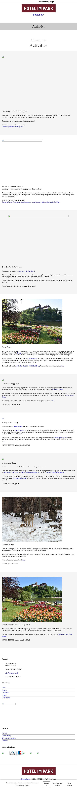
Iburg (19, 353)
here (62, 366)
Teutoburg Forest (20, 430)
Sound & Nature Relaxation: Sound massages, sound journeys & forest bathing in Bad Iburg (31, 202)
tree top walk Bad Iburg (26, 271)
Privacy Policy (6, 735)
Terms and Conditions (9, 738)
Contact (4, 695)
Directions (5, 692)
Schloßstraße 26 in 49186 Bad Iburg (28, 366)
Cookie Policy (20, 785)
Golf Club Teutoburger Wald (30, 472)
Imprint (27, 785)
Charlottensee (32, 358)
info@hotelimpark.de (11, 673)
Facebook (5, 740)
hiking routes (18, 426)
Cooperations (6, 697)
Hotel (4, 687)
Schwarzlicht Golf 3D (19, 478)
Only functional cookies (57, 784)
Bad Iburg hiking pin (60, 438)
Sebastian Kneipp (57, 389)
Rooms (4, 690)
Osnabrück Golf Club (11, 472)
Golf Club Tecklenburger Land (54, 472)
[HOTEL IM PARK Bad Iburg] (38, 8)
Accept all (46, 784)
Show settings (69, 784)
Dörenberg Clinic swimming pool (12, 126)
